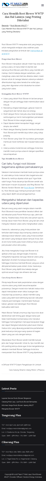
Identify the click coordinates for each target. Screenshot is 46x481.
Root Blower (29, 188)
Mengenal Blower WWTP (11, 409)
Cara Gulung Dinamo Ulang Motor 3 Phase (26, 370)
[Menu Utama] (42, 5)
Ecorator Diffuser (16, 477)
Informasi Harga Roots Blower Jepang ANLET (18, 405)
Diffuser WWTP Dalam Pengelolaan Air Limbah (22, 365)
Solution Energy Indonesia (32, 477)
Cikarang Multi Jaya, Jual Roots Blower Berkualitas (19, 402)
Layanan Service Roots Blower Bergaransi (16, 398)
